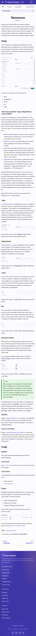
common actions (9, 465)
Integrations (5, 576)
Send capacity (8, 483)
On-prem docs (6, 584)
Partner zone (5, 612)
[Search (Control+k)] (31, 2)
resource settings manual (17, 525)
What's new (5, 598)
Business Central (11, 530)
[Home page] (2, 7)
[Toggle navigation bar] (2, 2)
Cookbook (5, 595)
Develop (4, 578)
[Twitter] (23, 632)
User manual (5, 570)
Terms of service (23, 629)
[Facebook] (19, 632)
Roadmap (4, 592)
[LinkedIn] (12, 632)
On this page (6, 11)
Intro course (5, 601)
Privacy (10, 629)
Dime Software (6, 618)
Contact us (5, 615)
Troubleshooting (6, 581)
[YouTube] (16, 632)
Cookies (15, 629)
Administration (6, 573)
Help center (5, 609)
